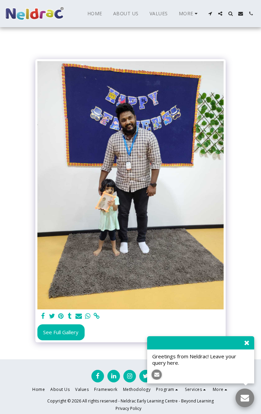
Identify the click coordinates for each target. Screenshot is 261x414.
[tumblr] (70, 316)
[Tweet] (52, 316)
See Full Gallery (61, 332)
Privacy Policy (128, 408)
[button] (210, 13)
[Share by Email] (78, 316)
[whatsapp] (87, 316)
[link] (96, 316)
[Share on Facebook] (43, 316)
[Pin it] (61, 316)
